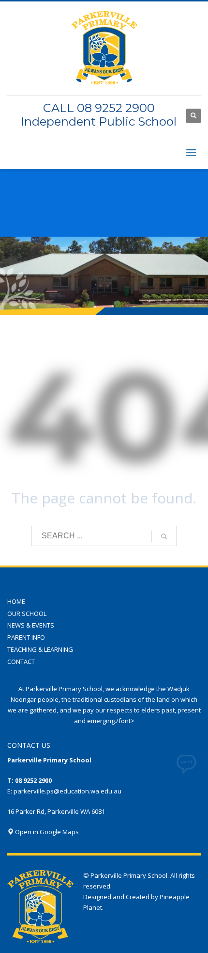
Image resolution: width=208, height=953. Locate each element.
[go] (164, 536)
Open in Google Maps (46, 831)
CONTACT (21, 661)
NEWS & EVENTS (30, 625)
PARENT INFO (26, 637)
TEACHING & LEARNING (40, 649)
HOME (16, 601)
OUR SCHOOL (26, 613)
